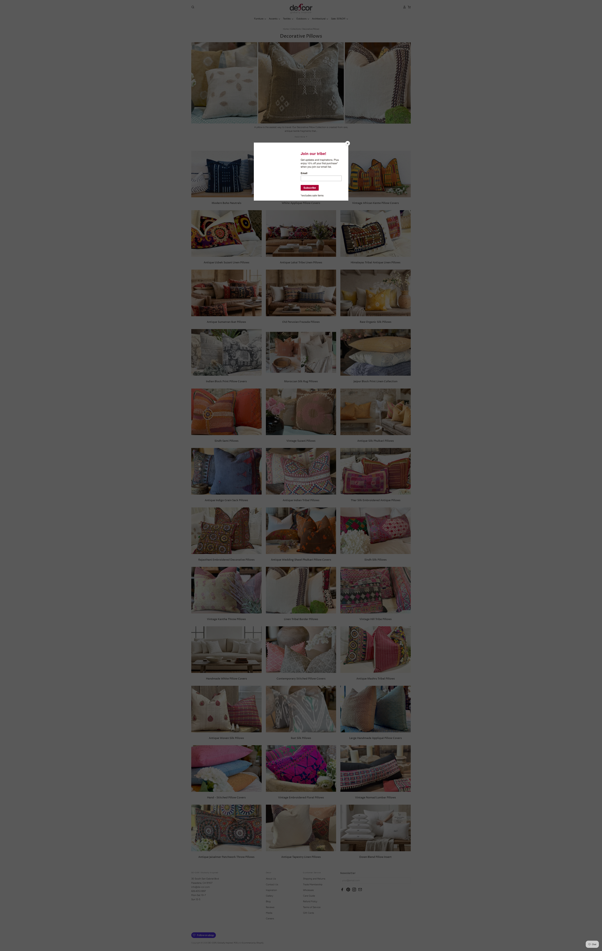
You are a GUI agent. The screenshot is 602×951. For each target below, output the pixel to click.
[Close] (347, 143)
